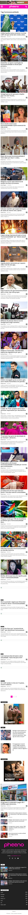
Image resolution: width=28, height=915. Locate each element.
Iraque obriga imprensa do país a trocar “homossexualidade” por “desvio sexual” (13, 236)
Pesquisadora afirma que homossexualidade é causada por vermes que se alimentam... (14, 464)
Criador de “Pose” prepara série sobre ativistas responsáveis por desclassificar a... (13, 410)
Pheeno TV (3, 898)
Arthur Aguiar (3, 185)
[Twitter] (15, 858)
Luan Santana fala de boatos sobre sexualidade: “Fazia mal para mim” (12, 656)
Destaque (2, 31)
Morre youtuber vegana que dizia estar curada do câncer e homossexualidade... (13, 602)
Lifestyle (2, 318)
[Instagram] (12, 858)
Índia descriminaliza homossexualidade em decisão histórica (13, 549)
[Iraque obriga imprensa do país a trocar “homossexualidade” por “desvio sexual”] (14, 227)
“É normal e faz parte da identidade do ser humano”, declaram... (13, 437)
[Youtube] (18, 858)
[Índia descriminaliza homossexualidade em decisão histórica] (14, 539)
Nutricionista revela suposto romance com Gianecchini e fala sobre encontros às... (17, 814)
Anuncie (14, 911)
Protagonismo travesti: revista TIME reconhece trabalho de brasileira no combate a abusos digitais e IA (20, 733)
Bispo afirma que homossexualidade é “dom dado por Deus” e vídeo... (13, 157)
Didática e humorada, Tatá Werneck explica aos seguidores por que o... (12, 351)
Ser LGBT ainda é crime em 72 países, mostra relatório (12, 683)
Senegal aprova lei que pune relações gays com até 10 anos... (12, 95)
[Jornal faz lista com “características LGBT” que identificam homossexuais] (14, 620)
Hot (1, 902)
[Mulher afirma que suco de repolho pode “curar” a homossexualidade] (14, 567)
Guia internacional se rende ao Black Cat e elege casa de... (17, 834)
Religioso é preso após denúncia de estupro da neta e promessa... (12, 182)
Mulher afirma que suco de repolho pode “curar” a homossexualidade (14, 576)
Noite (2, 900)
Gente (2, 288)
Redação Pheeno (4, 354)
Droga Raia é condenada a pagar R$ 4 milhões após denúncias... (12, 803)
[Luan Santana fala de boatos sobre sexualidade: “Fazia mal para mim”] (14, 647)
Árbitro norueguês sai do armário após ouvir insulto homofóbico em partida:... (13, 380)
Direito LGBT (3, 904)
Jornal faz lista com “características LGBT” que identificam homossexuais (12, 629)
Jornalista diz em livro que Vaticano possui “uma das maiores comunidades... (13, 491)
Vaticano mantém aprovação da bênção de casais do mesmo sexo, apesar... (13, 209)
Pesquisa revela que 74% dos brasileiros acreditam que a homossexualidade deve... (13, 520)
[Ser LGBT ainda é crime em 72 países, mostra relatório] (14, 674)
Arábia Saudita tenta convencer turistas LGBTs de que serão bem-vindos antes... (13, 34)
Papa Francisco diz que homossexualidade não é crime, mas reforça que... (14, 291)
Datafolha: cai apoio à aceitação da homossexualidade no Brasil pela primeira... (12, 64)
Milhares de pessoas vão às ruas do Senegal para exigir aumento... (12, 321)
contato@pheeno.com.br (16, 855)
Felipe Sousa (3, 36)
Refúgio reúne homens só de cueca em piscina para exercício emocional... (17, 820)
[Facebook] (10, 858)
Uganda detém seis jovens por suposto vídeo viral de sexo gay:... (13, 264)
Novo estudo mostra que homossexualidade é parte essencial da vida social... (13, 125)
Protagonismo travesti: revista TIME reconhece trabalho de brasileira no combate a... (17, 828)
